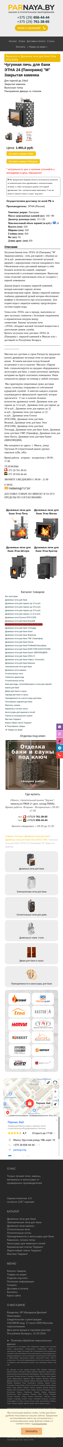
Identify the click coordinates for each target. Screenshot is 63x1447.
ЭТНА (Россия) (36, 206)
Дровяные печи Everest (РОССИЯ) (20, 617)
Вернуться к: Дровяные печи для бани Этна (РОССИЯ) (31, 58)
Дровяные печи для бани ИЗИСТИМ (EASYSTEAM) (28, 649)
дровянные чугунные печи (26, 357)
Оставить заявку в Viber (21, 154)
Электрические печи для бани (18, 666)
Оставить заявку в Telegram (23, 161)
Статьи (50, 41)
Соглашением (39, 1423)
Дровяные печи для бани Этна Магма (46, 512)
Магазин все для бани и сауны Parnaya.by (26, 354)
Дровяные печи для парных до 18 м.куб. (23, 607)
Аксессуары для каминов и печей (20, 712)
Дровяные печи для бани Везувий (20, 621)
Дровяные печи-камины (15, 670)
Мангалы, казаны (12, 705)
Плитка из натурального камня (18, 716)
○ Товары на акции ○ (37, 47)
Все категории (11, 596)
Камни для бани (12, 688)
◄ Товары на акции (13, 730)
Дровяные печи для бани (37, 836)
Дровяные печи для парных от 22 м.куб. (23, 614)
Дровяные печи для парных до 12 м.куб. (23, 603)
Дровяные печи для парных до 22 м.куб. (23, 610)
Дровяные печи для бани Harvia (19, 642)
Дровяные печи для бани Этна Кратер (46, 549)
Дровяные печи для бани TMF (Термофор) (24, 638)
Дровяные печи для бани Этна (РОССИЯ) (26, 840)
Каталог (13, 41)
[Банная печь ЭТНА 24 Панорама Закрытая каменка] (21, 128)
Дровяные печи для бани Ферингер (20, 635)
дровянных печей (25, 401)
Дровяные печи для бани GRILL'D (20, 656)
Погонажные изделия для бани (18, 702)
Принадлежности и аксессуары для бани (23, 698)
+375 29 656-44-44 (16, 474)
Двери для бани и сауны (16, 691)
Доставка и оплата (36, 41)
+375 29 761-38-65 (16, 470)
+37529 (37, 816)
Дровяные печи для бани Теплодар (20, 628)
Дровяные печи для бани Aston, (33, 429)
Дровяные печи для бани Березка (20, 663)
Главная (9, 836)
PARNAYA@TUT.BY (19, 488)
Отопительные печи (14, 674)
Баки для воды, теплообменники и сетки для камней (28, 684)
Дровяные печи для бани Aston (19, 631)
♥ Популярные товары (15, 726)
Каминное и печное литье (16, 709)
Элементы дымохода (14, 677)
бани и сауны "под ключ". (33, 194)
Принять (31, 1431)
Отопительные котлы (14, 681)
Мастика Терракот (13, 719)
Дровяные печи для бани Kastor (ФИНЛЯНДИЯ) (26, 652)
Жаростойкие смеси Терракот (18, 723)
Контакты (20, 47)
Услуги (22, 41)
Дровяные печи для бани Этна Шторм (18, 549)
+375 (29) (33, 17)
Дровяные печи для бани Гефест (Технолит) (24, 659)
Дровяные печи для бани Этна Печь (18, 512)
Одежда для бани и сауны (16, 695)
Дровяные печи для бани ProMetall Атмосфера (25, 645)
